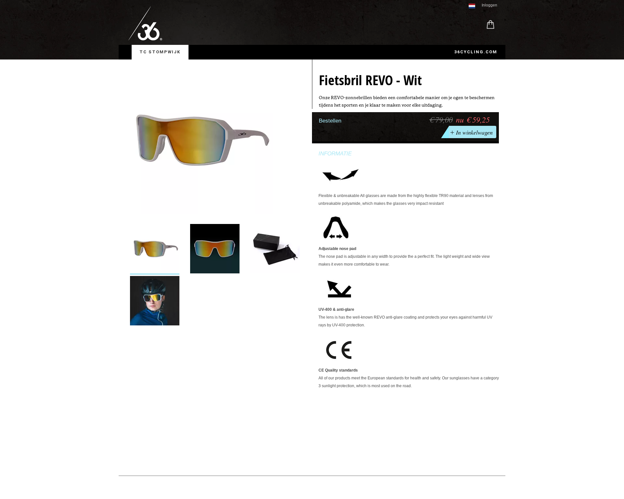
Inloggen (489, 5)
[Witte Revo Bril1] (154, 301)
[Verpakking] (275, 249)
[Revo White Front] (215, 249)
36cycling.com (475, 51)
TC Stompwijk (159, 51)
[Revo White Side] (154, 249)
